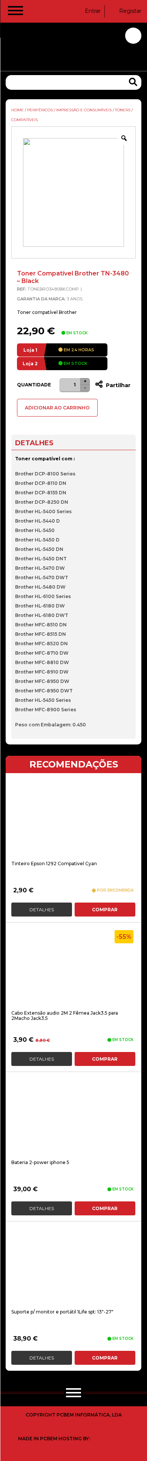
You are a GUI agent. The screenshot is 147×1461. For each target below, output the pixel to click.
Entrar (93, 11)
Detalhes (41, 909)
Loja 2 (30, 363)
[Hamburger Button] (15, 12)
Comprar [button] (105, 909)
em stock (75, 363)
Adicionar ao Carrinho (57, 408)
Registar (130, 11)
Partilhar (117, 385)
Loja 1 (30, 350)
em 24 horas (78, 349)
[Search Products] (133, 82)
